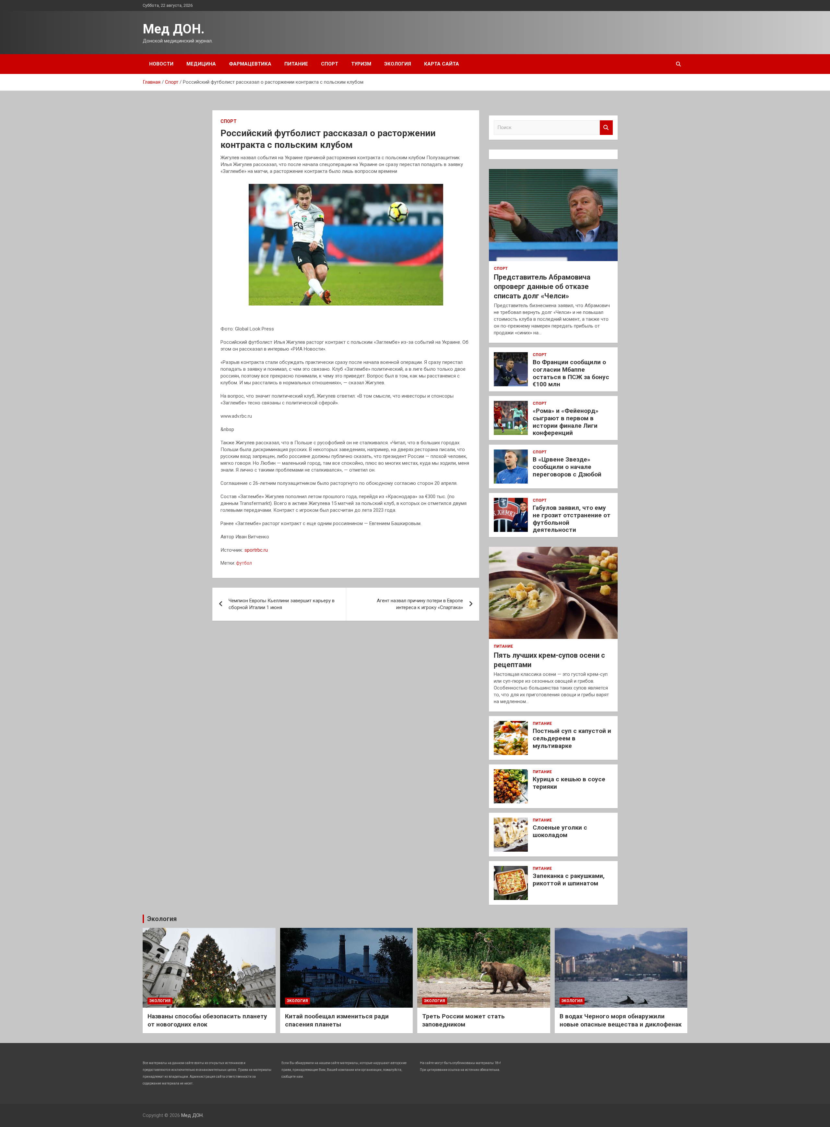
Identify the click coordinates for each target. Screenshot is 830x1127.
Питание (296, 64)
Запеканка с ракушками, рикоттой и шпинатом (569, 879)
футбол (244, 563)
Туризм (361, 64)
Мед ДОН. (174, 29)
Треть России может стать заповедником (463, 1020)
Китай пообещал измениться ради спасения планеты (337, 1020)
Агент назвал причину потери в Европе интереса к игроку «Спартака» (420, 604)
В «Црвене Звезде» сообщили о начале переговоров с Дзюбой (567, 467)
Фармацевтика (250, 64)
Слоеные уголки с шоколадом (560, 831)
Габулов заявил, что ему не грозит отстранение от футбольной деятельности (572, 519)
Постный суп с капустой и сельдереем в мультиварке (572, 738)
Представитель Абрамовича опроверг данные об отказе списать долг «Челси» (542, 286)
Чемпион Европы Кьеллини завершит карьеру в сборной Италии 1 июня (282, 604)
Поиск (606, 127)
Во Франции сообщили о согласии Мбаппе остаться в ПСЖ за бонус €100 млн (571, 373)
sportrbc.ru (256, 550)
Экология (397, 64)
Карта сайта (441, 64)
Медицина (201, 64)
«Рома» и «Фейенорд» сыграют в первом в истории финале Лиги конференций (566, 422)
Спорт (329, 64)
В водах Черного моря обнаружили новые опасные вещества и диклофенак (621, 1020)
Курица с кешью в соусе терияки (569, 782)
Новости (161, 64)
